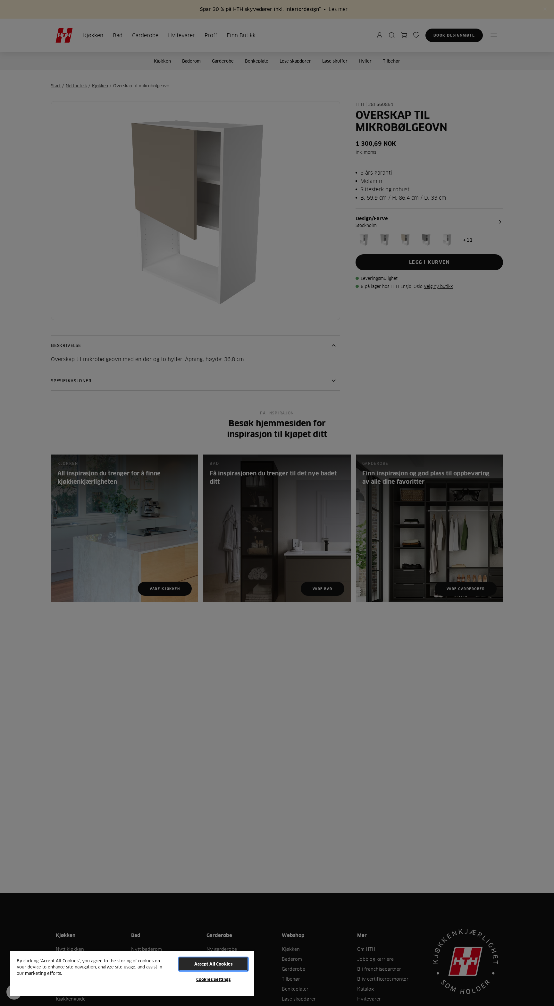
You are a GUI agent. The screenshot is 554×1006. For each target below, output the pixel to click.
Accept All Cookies (213, 964)
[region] (132, 973)
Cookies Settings (213, 979)
